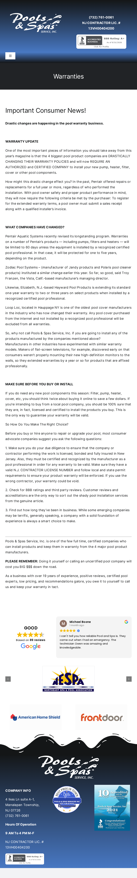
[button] (8, 679)
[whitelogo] (35, 13)
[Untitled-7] (68, 786)
